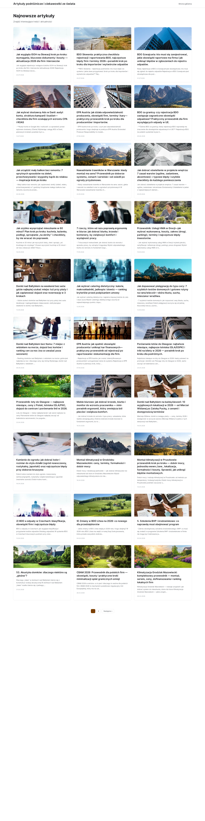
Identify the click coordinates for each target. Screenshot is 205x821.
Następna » (108, 611)
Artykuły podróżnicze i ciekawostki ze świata (44, 3)
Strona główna (185, 4)
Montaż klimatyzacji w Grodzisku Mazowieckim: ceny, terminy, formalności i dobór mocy (101, 463)
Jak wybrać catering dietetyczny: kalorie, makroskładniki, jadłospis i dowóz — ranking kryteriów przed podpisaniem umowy (102, 289)
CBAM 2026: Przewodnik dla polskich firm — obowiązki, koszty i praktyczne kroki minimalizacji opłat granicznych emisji (102, 575)
